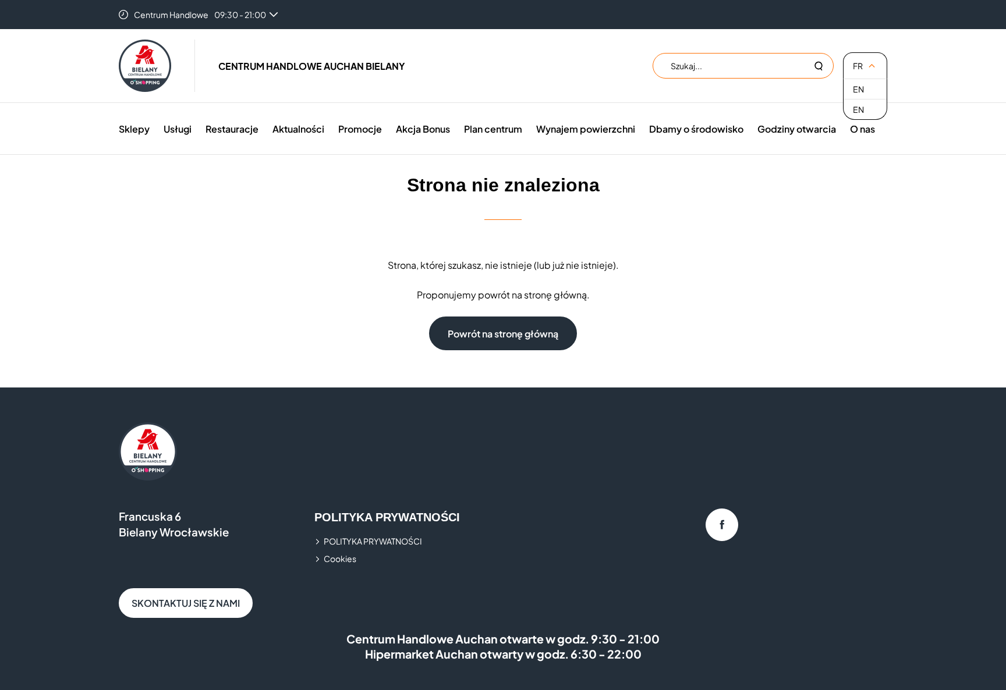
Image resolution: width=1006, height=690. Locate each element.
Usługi (178, 129)
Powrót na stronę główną (503, 334)
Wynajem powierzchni (585, 129)
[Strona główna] (145, 66)
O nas (862, 129)
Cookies (340, 558)
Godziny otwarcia (796, 129)
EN (858, 89)
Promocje (360, 129)
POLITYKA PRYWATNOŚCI (373, 541)
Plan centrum (493, 129)
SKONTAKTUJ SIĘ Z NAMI (186, 603)
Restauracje (232, 129)
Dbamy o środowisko (696, 129)
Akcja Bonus (423, 129)
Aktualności (298, 129)
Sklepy (134, 129)
